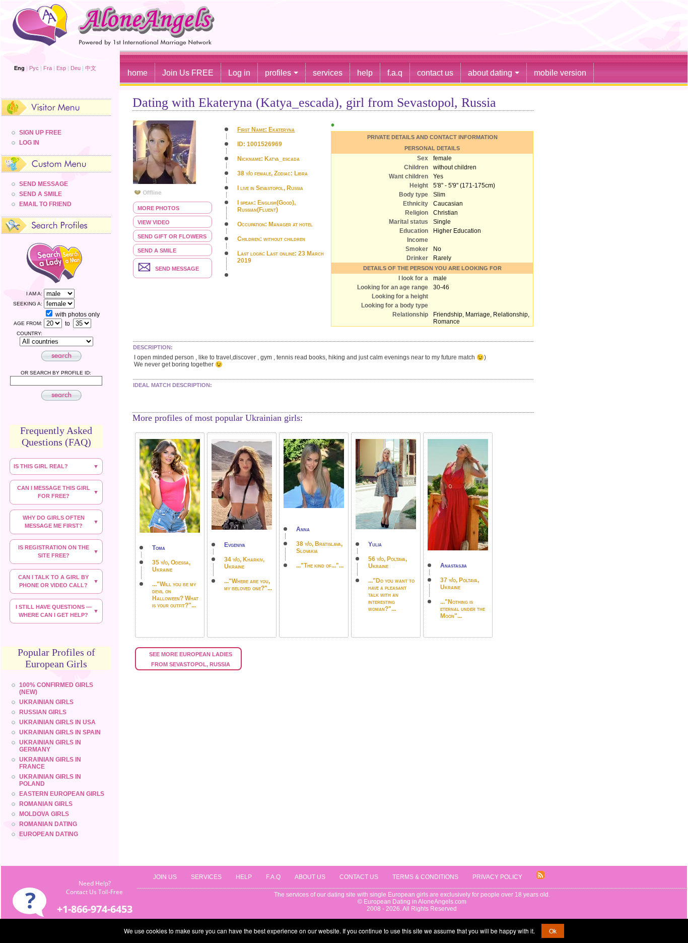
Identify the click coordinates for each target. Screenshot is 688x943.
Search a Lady (35, 262)
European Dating (48, 834)
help (365, 73)
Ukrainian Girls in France (50, 763)
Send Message (43, 183)
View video (153, 222)
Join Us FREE (188, 73)
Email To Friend (45, 204)
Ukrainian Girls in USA (57, 722)
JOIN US (165, 877)
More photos (158, 208)
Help (244, 877)
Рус (34, 68)
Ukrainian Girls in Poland (50, 780)
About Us (310, 877)
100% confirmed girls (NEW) (56, 688)
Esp (61, 68)
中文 (90, 68)
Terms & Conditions (425, 877)
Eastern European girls (61, 793)
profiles (278, 73)
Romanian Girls (46, 803)
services (327, 73)
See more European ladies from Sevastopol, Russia (191, 659)
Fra (47, 68)
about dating (490, 73)
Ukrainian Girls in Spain (60, 732)
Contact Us (358, 877)
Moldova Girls (44, 814)
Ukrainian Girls (46, 702)
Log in (239, 73)
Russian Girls (42, 712)
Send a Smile (156, 250)
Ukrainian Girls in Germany (50, 746)
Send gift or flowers (172, 236)
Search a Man (80, 262)
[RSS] (540, 877)
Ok (553, 930)
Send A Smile (40, 194)
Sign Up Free (40, 132)
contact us (435, 73)
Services (206, 877)
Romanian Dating (48, 824)
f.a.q (394, 73)
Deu (76, 68)
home (137, 73)
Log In (29, 142)
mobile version (560, 73)
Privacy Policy (497, 877)
